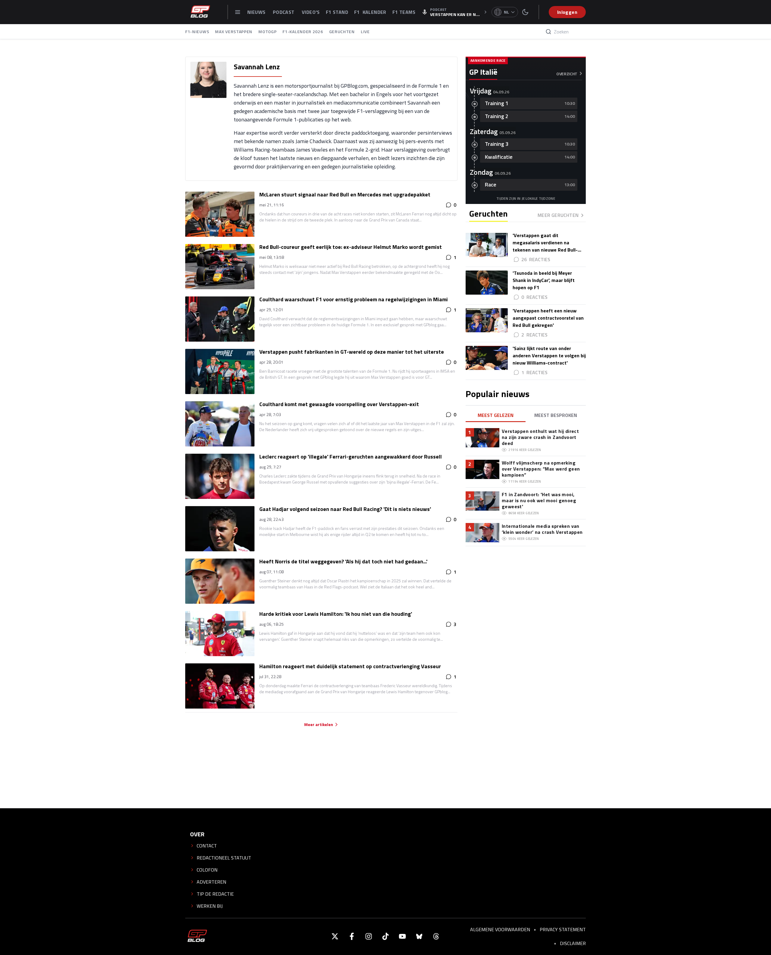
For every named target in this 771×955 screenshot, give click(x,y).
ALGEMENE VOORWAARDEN (500, 929)
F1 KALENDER (370, 12)
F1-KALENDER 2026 (302, 31)
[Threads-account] (436, 936)
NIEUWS (257, 12)
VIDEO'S (311, 12)
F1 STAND (337, 12)
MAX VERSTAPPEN (233, 31)
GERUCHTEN (342, 31)
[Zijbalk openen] (237, 12)
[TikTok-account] (385, 936)
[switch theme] (525, 12)
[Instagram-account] (368, 936)
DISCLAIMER (573, 943)
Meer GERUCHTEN (558, 215)
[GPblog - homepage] (200, 12)
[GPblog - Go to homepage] (197, 936)
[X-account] (335, 936)
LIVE (365, 31)
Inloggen (567, 12)
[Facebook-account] (351, 936)
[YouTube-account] (402, 936)
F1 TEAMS (403, 12)
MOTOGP (267, 31)
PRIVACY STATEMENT (563, 929)
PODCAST (284, 12)
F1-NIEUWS (197, 31)
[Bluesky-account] (419, 936)
